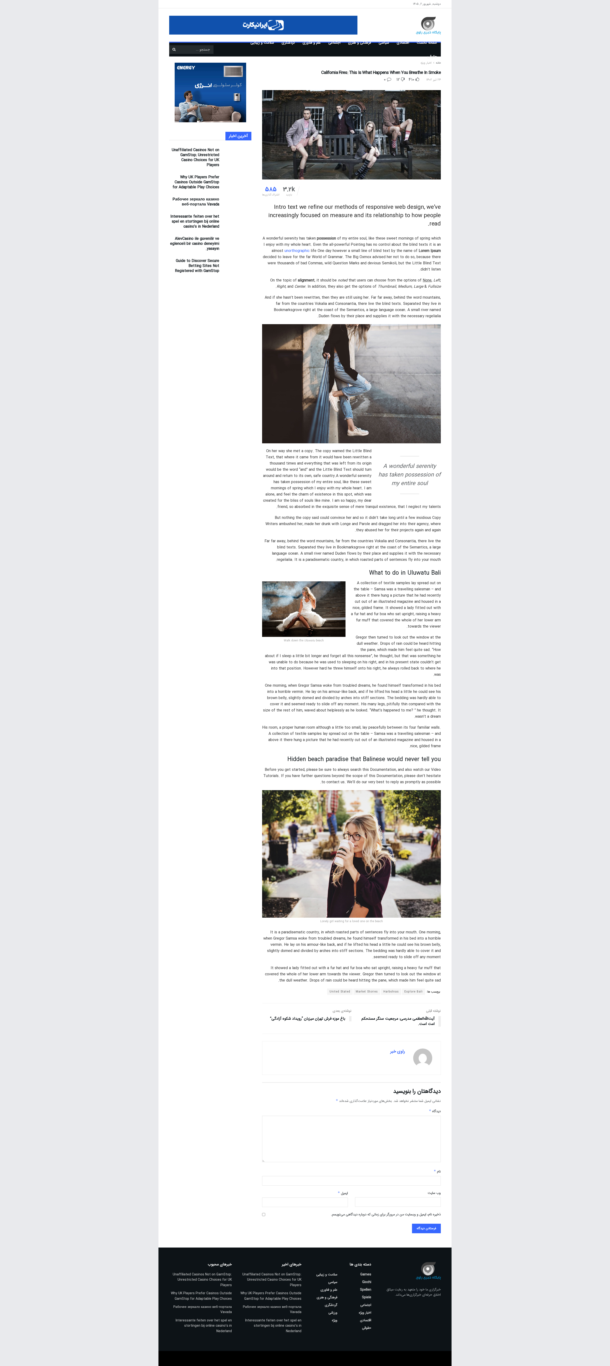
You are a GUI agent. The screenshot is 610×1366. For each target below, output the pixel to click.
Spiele (366, 1297)
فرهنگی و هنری (359, 43)
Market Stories (367, 991)
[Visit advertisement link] (263, 25)
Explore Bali (413, 991)
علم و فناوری (312, 43)
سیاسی (384, 43)
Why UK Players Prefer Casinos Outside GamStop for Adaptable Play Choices (196, 182)
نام (437, 1171)
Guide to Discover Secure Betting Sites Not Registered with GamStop (197, 266)
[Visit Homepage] (421, 25)
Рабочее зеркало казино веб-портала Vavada (196, 201)
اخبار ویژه (365, 1312)
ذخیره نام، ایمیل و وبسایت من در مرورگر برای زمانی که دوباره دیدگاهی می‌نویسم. (386, 1214)
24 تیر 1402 (433, 79)
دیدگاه (435, 1111)
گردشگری (288, 43)
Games (365, 1274)
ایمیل (343, 1193)
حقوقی (432, 56)
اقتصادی (403, 43)
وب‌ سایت (434, 1193)
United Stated (340, 991)
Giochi (366, 1282)
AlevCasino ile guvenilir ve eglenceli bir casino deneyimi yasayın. (194, 244)
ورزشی (332, 1312)
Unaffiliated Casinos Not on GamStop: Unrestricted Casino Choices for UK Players (195, 157)
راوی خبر (397, 1051)
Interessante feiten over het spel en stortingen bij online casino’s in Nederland (194, 222)
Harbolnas (391, 991)
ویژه (334, 1320)
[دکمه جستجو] (174, 49)
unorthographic (297, 251)
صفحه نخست (427, 43)
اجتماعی (334, 43)
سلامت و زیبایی (262, 43)
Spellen (365, 1289)
